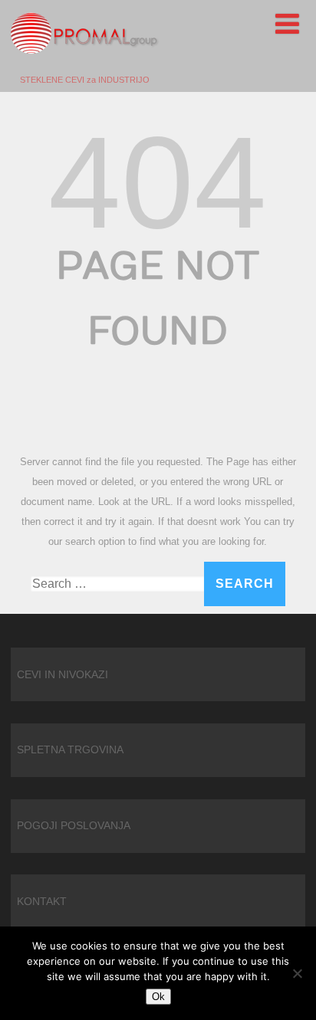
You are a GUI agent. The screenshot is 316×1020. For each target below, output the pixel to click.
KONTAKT (42, 901)
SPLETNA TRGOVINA (70, 749)
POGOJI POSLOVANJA (73, 825)
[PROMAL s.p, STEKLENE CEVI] (84, 69)
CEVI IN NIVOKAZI (62, 674)
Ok (158, 996)
